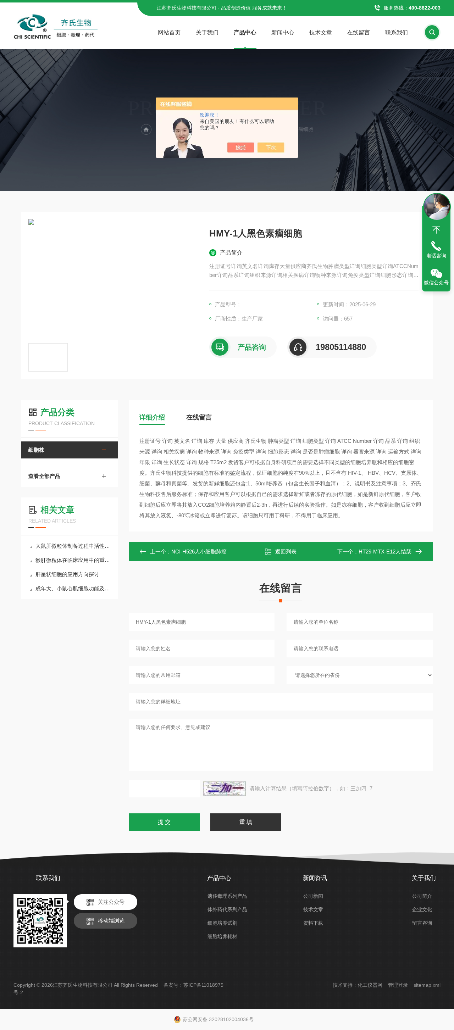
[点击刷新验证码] (224, 788)
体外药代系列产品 (227, 909)
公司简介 (422, 896)
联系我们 (396, 32)
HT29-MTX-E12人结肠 (385, 552)
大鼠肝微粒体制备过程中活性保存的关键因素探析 (73, 546)
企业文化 (422, 909)
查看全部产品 (44, 476)
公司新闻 (313, 896)
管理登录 (398, 985)
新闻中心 (282, 32)
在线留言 (358, 32)
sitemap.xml (427, 985)
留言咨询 (422, 923)
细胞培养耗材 (222, 936)
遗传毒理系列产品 (227, 896)
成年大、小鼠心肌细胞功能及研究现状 (73, 588)
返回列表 (286, 552)
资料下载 (313, 923)
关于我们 (207, 32)
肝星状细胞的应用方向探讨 (67, 574)
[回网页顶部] (436, 230)
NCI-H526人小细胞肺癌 (199, 552)
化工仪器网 (370, 985)
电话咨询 (436, 255)
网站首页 (169, 32)
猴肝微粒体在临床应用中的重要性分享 (73, 560)
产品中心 (245, 32)
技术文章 (320, 32)
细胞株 (36, 450)
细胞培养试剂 (222, 923)
